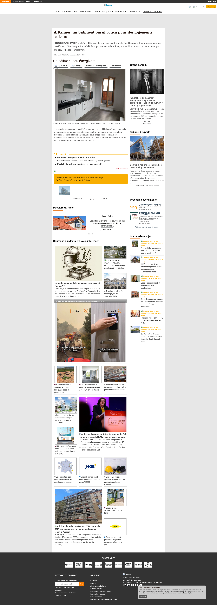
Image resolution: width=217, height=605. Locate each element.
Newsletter (212, 1)
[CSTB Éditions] (128, 562)
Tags (64, 593)
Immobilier (99, 12)
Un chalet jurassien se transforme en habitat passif (79, 164)
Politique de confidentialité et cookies (103, 597)
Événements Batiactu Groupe (100, 589)
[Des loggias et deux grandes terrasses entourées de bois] (126, 116)
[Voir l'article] (124, 299)
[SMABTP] (148, 562)
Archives (58, 587)
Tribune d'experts (152, 12)
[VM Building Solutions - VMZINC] (79, 562)
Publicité (93, 581)
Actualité (5, 1)
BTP (58, 12)
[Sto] (118, 562)
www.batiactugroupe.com (132, 577)
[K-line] (138, 562)
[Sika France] (98, 562)
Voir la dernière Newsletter (64, 585)
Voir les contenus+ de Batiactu (66, 590)
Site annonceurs (96, 594)
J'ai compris (143, 596)
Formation (38, 1)
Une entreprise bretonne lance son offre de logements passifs (83, 161)
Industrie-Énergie (117, 12)
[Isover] (88, 562)
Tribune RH (134, 12)
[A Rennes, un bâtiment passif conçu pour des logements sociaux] (64, 190)
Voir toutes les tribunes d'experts (147, 186)
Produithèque (18, 1)
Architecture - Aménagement (96, 66)
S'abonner (211, 7)
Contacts (93, 578)
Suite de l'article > (122, 169)
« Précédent (77, 199)
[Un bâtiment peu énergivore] (55, 116)
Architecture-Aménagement (77, 12)
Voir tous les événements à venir (147, 227)
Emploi (29, 1)
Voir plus (147, 121)
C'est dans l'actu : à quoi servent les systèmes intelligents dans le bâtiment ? (76, 298)
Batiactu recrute (96, 586)
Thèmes (58, 593)
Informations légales (97, 591)
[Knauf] (108, 562)
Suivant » (105, 199)
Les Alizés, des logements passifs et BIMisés (76, 157)
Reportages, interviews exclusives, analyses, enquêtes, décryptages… (80, 179)
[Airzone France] (69, 562)
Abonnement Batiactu (98, 583)
